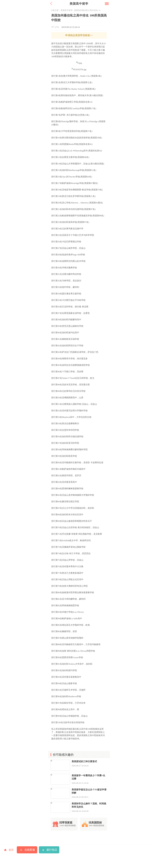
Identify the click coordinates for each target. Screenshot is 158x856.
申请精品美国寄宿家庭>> (79, 35)
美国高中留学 (66, 10)
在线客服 (29, 849)
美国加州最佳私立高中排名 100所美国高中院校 (88, 10)
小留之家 (55, 10)
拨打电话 (51, 849)
